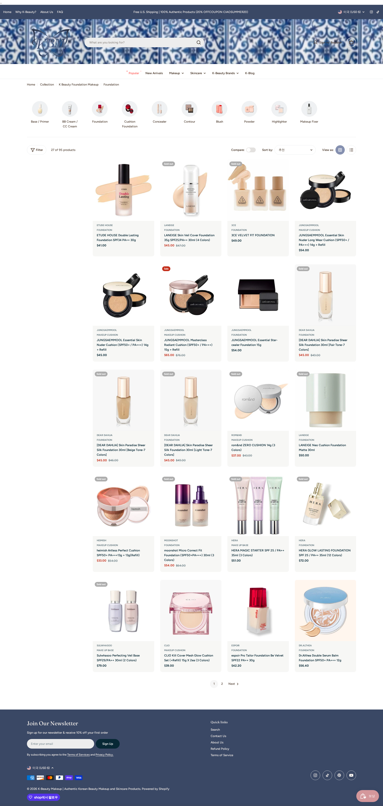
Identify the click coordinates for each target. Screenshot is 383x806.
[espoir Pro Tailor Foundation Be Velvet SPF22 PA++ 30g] (258, 610)
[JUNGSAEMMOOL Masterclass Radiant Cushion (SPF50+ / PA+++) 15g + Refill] (191, 295)
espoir (235, 645)
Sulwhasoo (104, 645)
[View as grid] (340, 150)
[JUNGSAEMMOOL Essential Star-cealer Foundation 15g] (258, 295)
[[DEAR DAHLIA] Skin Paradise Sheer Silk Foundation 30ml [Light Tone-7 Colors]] (191, 400)
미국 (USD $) (352, 12)
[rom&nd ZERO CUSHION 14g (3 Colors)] (258, 400)
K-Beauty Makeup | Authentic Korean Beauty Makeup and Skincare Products (89, 789)
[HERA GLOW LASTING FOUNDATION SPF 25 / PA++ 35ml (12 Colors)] (325, 505)
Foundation (104, 230)
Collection (47, 84)
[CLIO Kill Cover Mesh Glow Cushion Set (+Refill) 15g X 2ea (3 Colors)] (191, 610)
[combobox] (144, 42)
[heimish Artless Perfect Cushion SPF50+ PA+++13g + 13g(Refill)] (123, 505)
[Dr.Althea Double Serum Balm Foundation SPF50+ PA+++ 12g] (325, 610)
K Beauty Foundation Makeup (79, 84)
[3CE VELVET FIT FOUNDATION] (258, 190)
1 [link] (214, 684)
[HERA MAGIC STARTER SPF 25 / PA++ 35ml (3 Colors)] (258, 505)
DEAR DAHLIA (307, 330)
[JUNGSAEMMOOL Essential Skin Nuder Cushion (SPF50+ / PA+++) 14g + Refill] (123, 295)
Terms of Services (78, 754)
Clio (167, 645)
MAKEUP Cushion (309, 230)
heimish (101, 540)
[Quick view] (148, 168)
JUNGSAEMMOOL (309, 225)
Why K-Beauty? (25, 12)
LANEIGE (169, 225)
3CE (233, 225)
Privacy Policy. (105, 754)
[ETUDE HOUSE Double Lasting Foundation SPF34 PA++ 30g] (123, 190)
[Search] (198, 42)
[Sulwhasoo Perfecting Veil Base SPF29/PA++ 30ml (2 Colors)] (123, 610)
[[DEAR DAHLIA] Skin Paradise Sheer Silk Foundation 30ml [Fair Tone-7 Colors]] (325, 295)
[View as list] (351, 150)
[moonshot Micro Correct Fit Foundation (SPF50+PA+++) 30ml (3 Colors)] (191, 505)
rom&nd (236, 435)
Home (7, 12)
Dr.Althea (305, 645)
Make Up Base (239, 545)
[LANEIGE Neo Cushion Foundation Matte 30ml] (325, 400)
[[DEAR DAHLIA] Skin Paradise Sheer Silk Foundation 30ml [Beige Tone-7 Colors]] (123, 400)
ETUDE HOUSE (105, 225)
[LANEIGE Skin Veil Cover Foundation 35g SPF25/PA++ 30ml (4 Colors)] (191, 190)
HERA (234, 540)
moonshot (171, 540)
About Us (46, 12)
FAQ (60, 12)
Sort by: (267, 150)
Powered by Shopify (155, 789)
